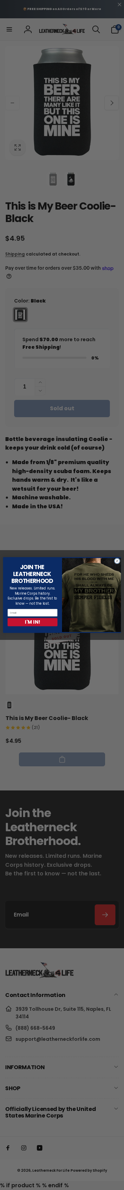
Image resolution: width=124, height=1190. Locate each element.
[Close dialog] (117, 561)
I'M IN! (32, 622)
